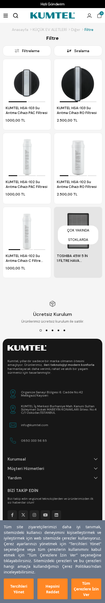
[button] (17, 101)
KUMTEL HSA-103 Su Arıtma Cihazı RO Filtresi (77, 110)
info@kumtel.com (34, 425)
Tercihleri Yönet (18, 589)
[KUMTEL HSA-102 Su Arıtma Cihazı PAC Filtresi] (27, 157)
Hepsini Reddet (53, 589)
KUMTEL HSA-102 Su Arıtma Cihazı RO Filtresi (77, 184)
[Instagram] (34, 515)
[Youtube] (45, 515)
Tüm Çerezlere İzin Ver (86, 589)
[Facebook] (12, 515)
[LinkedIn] (56, 515)
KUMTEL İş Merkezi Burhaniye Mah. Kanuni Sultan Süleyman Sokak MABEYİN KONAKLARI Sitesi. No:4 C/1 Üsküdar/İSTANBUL (59, 409)
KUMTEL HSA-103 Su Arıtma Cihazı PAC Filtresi (26, 110)
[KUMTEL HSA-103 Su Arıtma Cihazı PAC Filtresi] (27, 83)
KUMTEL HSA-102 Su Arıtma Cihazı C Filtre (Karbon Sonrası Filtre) (24, 258)
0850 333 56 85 (34, 440)
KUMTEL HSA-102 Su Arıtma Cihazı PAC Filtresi (26, 184)
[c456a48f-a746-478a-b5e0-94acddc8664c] (27, 348)
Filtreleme (31, 50)
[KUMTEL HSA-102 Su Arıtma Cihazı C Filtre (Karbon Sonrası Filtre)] (27, 231)
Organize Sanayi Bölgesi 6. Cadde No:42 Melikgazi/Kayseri (52, 394)
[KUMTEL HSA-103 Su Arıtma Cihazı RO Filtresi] (78, 83)
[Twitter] (23, 515)
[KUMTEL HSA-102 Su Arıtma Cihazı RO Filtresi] (78, 157)
